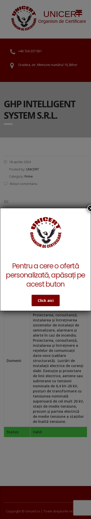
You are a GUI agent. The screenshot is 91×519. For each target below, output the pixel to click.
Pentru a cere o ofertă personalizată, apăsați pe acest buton (45, 275)
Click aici (46, 300)
